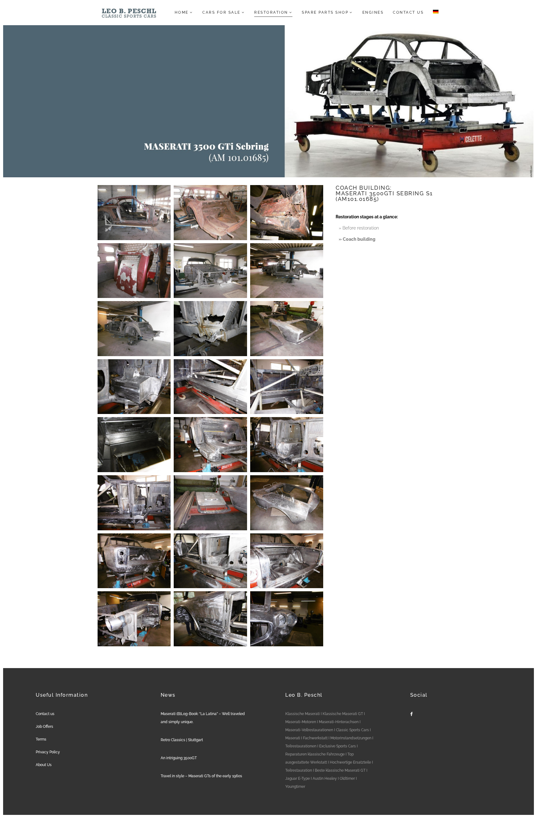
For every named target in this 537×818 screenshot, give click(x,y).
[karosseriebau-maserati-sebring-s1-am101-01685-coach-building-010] (134, 386)
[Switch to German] (433, 12)
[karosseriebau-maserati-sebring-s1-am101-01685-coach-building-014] (210, 444)
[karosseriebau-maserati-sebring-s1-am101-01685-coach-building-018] (286, 502)
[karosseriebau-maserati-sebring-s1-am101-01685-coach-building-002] (210, 212)
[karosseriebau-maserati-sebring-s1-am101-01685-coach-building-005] (210, 270)
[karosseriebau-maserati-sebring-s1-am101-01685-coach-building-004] (134, 270)
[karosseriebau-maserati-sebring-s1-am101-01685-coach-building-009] (286, 328)
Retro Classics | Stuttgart (182, 740)
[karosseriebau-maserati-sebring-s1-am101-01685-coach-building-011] (210, 386)
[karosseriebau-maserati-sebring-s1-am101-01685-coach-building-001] (134, 212)
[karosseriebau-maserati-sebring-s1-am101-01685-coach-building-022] (134, 618)
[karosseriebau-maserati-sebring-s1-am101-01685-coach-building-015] (286, 444)
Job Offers (44, 726)
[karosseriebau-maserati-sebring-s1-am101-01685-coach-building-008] (210, 328)
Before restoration (360, 227)
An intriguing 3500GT (179, 758)
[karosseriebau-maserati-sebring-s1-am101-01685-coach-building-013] (134, 444)
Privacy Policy (48, 752)
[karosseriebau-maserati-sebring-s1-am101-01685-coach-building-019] (134, 560)
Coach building (359, 239)
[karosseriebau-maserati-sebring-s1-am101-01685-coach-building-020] (210, 560)
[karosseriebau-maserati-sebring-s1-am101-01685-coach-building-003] (286, 212)
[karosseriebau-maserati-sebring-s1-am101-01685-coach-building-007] (134, 328)
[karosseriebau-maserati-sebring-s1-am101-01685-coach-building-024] (286, 618)
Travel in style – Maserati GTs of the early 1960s (201, 776)
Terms (41, 739)
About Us (44, 765)
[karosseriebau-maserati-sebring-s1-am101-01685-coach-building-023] (210, 618)
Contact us (45, 714)
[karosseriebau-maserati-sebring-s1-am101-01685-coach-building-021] (286, 560)
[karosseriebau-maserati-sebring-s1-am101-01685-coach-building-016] (134, 502)
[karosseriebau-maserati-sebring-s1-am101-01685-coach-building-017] (210, 502)
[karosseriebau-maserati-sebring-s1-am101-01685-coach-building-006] (286, 270)
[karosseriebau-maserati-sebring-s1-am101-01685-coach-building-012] (286, 386)
